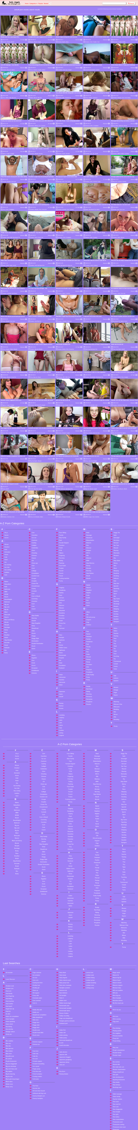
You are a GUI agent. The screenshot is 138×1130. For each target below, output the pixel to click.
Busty (67, 41)
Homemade (62, 665)
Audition (6, 582)
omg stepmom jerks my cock (91, 456)
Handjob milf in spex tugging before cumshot (40, 37)
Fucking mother (37, 1087)
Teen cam (116, 1117)
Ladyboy (61, 728)
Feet (114, 349)
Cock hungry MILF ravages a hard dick (38, 148)
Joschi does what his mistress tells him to (95, 260)
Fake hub (35, 1064)
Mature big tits (117, 988)
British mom (9, 1094)
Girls (91, 153)
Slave (115, 578)
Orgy (87, 632)
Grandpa (61, 626)
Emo (33, 671)
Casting (40, 488)
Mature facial (116, 990)
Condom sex (35, 586)
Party (87, 659)
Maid (87, 543)
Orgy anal (116, 1032)
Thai (115, 651)
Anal (13, 293)
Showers (116, 566)
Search (132, 3)
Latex (60, 730)
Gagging (61, 598)
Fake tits (35, 1066)
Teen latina (116, 1127)
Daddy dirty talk (37, 1020)
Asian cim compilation (12, 1027)
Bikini (114, 69)
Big (89, 349)
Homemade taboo (64, 1021)
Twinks (116, 677)
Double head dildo (38, 1043)
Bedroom (7, 612)
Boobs (4, 265)
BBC (63, 97)
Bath (10, 97)
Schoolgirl (116, 548)
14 (111, 9)
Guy (60, 636)
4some (6, 548)
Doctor (34, 644)
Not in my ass (117, 1020)
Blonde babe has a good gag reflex (10, 37)
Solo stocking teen (118, 1087)
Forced (61, 581)
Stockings (116, 614)
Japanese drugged (65, 1067)
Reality (88, 697)
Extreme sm (36, 1055)
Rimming (89, 704)
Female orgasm (37, 1071)
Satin (115, 545)
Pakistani (89, 647)
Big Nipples (34, 460)
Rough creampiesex (119, 1060)
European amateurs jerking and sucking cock (123, 93)
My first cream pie (118, 1013)
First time (62, 568)
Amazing (9, 293)
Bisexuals (115, 41)
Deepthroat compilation (39, 1025)
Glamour (61, 616)
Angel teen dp (10, 1019)
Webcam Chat (118, 714)
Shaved (116, 558)
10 (106, 9)
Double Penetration (37, 654)
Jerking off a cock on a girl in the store (94, 148)
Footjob (61, 578)
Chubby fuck (36, 995)
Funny (61, 591)
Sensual (116, 553)
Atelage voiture (10, 1042)
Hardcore (62, 650)
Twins (115, 679)
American (95, 97)
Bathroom (121, 125)
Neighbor (89, 600)
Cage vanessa (37, 983)
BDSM (114, 209)
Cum (98, 41)
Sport (115, 604)
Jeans (61, 704)
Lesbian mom (90, 995)
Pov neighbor (117, 1043)
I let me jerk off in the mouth (63, 512)
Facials (61, 545)
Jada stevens (63, 1062)
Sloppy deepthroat (118, 1082)
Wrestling (116, 730)
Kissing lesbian (63, 1084)
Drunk (33, 656)
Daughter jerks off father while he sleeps (94, 232)
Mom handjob (117, 1008)
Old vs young (117, 1029)
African (6, 555)
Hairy (60, 645)
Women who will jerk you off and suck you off (13, 316)
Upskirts (116, 691)
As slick (8, 1024)
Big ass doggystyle (11, 1074)
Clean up (35, 1000)
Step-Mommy (90, 573)
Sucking (116, 624)
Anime (6, 565)
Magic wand (116, 983)
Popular (40, 3)
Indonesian (62, 687)
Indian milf (62, 1043)
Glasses (61, 618)
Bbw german (9, 1059)
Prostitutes (89, 682)
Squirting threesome (119, 1090)
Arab (36, 265)
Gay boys (35, 1096)
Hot (60, 671)
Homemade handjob (65, 1018)
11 (107, 9)
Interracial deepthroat (65, 1050)
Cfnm (63, 181)
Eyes (14, 321)
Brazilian (6, 645)
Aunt (96, 405)
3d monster (9, 983)
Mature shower (117, 993)
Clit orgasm (36, 1003)
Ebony (33, 665)
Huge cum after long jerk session (9, 484)
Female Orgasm (64, 553)
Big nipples (9, 1082)
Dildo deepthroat (37, 1028)
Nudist (88, 608)
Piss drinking (116, 1038)
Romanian (89, 709)
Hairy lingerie (63, 988)
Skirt (115, 576)
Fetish (99, 181)
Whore (116, 725)
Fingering (62, 566)
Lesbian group (90, 990)
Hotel (60, 673)
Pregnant (89, 680)
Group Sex (44, 209)
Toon (115, 664)
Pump (88, 687)
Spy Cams (117, 609)
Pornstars (89, 675)
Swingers (116, 632)
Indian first (62, 1040)
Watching (116, 712)
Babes (7, 97)
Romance (89, 707)
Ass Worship (38, 433)
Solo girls (115, 1085)
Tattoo (115, 641)
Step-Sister (117, 571)
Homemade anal (64, 1016)
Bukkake (6, 658)
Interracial (62, 692)
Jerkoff (87, 69)
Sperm (116, 601)
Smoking (116, 586)
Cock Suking (127, 97)
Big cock (9, 69)
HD (70, 97)
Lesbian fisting (90, 988)
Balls (5, 597)
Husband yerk (63, 1034)
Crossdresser (36, 596)
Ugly (115, 686)
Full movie (36, 1089)
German (61, 608)
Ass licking (9, 1037)
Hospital (61, 668)
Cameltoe (60, 69)
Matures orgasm (118, 995)
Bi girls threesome (11, 1071)
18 (117, 9)
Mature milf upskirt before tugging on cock (67, 148)
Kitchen (61, 716)
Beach (36, 237)
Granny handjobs (38, 1109)
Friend (61, 586)
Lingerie (61, 746)
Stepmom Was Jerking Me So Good (65, 484)
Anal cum (8, 1001)
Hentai (61, 655)
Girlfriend (61, 610)
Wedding (116, 719)
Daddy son (36, 1022)
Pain (87, 642)
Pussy (88, 690)
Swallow (116, 627)
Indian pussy (63, 1048)
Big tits (31, 41)
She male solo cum (118, 1077)
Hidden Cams (63, 658)
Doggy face (36, 1033)
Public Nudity (90, 685)
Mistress (88, 568)
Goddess (96, 265)
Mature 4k (116, 985)
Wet (115, 722)
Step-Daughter (36, 633)
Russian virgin (117, 1065)
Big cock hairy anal (11, 1079)
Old (87, 625)
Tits (115, 659)
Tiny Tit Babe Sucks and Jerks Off (10, 344)
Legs (60, 738)
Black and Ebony (9, 630)
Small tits (116, 583)
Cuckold (67, 97)
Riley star (115, 1058)
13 (110, 9)
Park (87, 654)
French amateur (37, 1084)
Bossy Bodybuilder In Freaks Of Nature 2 (122, 499)
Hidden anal (62, 1011)
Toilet (115, 661)
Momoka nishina (118, 1011)
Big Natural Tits (92, 209)
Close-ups (65, 69)
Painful (88, 644)
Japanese (62, 702)
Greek (61, 631)
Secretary (116, 550)
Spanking (116, 599)
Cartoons (34, 550)
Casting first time (38, 993)
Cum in (35, 1013)
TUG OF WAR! (87, 121)
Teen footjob (116, 1122)
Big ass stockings (11, 1076)
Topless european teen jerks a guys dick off (122, 372)
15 (113, 9)
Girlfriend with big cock (39, 1103)
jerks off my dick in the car (63, 400)
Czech (125, 321)
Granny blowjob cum (39, 1106)
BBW (119, 153)
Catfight (34, 555)
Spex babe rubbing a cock (90, 176)
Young (115, 736)
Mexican (88, 558)
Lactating (61, 725)
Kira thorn (62, 1082)
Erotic (33, 673)
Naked (88, 595)
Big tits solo (9, 1087)
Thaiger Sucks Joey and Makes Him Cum (12, 232)
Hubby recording (64, 1026)
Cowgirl (69, 69)
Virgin (115, 703)
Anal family (9, 1004)
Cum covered (37, 1011)
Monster (88, 578)
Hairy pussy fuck (64, 993)
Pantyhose (89, 652)
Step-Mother (90, 583)
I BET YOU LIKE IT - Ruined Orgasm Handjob (68, 232)
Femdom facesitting (38, 1074)
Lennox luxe (89, 983)
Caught (39, 69)
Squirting (116, 611)
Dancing (34, 628)
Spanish (116, 596)
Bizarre (6, 627)
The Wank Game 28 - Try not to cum (120, 204)
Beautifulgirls (93, 377)
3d (89, 405)
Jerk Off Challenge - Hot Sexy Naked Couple (123, 37)
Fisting (61, 571)
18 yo (31, 69)
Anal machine (10, 1011)
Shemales (117, 563)
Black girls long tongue (12, 1089)
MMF (87, 571)
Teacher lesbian (117, 1109)
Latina (61, 735)
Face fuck (35, 1061)
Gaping (61, 603)
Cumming (126, 153)
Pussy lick (116, 1049)
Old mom (115, 1027)
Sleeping (116, 581)
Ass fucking (7, 575)
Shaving (116, 561)
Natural (88, 598)
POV (87, 677)
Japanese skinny (64, 1072)
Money (88, 576)
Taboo (115, 638)
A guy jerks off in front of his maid (92, 316)
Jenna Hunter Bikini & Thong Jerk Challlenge (123, 65)
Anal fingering (10, 1006)
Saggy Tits (117, 543)
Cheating (64, 321)
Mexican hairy (117, 998)
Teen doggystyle (117, 1119)
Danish (34, 631)
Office (88, 622)
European (35, 678)
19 (119, 9)
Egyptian (34, 668)
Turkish (116, 674)
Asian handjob (10, 1029)
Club (33, 576)
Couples (95, 41)
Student (116, 622)
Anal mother (9, 1014)
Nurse (88, 613)
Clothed (43, 69)
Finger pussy (36, 1079)
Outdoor (98, 69)
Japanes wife (63, 1065)
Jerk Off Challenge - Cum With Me (10, 65)
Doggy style (36, 1035)
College (34, 581)
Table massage (117, 1104)
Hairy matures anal (65, 990)
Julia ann (62, 1075)
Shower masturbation (119, 1080)
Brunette (9, 125)
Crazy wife (36, 1006)
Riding (88, 702)
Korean (61, 719)
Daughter (95, 237)
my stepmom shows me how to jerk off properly (123, 288)
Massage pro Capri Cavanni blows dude (66, 176)
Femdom (88, 265)
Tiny (115, 654)
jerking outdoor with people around (93, 65)
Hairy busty (62, 985)
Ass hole (43, 433)
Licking (61, 743)
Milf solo (115, 1003)
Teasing (116, 646)
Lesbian (61, 740)
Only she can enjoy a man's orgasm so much (40, 344)
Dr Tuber (23, 39)
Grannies (61, 628)
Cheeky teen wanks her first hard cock (11, 121)
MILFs (88, 563)
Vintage (116, 700)
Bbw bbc (8, 1056)
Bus (5, 660)
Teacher (116, 644)
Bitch (91, 125)
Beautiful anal (10, 1066)
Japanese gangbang (65, 1070)
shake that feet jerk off (117, 344)
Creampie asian (37, 1008)
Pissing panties (117, 1041)
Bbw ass (8, 1054)
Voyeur (116, 705)
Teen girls (115, 1124)
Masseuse (89, 548)
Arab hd (8, 1021)
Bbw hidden (9, 1061)
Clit (33, 571)
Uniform (116, 688)
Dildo (31, 527)
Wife (115, 727)
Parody (88, 657)
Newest (46, 3)
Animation (92, 405)
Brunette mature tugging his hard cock (11, 400)
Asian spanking (10, 1032)
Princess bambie (118, 1046)
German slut (36, 1098)
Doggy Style (35, 649)
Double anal (36, 1040)
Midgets (88, 561)
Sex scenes (116, 1072)
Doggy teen (36, 1038)
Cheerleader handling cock (63, 344)
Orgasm (88, 630)
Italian (61, 695)
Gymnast (61, 638)
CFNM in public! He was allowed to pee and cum (123, 491)
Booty (6, 640)
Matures (88, 553)
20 (120, 9)
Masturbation (92, 69)
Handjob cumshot (64, 998)
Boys (7, 433)
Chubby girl (36, 998)
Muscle (88, 589)
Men (87, 555)
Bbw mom (9, 1064)
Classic (34, 568)
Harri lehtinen (63, 1003)
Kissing (61, 713)
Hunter (117, 69)
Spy (115, 606)
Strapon (116, 616)
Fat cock (35, 1069)
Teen (115, 649)
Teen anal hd (116, 1114)
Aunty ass (9, 1044)
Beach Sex (40, 237)
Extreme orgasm (37, 1052)
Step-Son (116, 594)
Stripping (116, 619)
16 (114, 9)
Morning (88, 581)
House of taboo (63, 1023)
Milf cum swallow (118, 1000)
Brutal (39, 377)
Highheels (62, 660)
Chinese (34, 566)
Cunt (123, 209)
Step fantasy (116, 1095)
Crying (34, 599)
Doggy (34, 646)
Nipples (88, 603)
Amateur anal (10, 996)
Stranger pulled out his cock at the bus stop (122, 176)
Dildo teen (36, 1030)
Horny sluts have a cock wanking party (38, 204)
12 (108, 9)
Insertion (61, 690)
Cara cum (35, 990)
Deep (33, 636)
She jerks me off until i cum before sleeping (67, 288)
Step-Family (62, 548)
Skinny (116, 573)
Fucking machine (64, 589)
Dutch (33, 659)
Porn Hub (51, 39)
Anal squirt (9, 1016)
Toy (115, 669)
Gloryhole (62, 621)
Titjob (115, 656)
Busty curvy (9, 1097)
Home (27, 3)
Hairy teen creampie (65, 995)
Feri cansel (36, 1076)
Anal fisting (9, 1009)
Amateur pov (9, 999)
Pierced (88, 667)
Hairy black (62, 983)
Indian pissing (63, 1045)
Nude (87, 605)
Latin (60, 733)
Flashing (87, 153)
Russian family (117, 1063)
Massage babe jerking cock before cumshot (123, 121)
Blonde (8, 41)
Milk (87, 566)
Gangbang (62, 600)
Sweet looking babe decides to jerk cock (66, 204)
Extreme (34, 683)
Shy (115, 568)
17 (116, 9)
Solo (115, 591)
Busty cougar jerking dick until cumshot (66, 37)
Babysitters (7, 594)
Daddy (123, 41)
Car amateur (36, 985)
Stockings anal (117, 1097)
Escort (33, 676)
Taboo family (116, 1107)
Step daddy (116, 1092)
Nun (87, 610)
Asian (8, 237)
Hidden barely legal (65, 1013)
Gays (60, 605)
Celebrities (35, 558)
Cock (91, 41)
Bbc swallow (9, 1051)
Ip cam (61, 1053)
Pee (87, 662)
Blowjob (12, 41)
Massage (89, 545)
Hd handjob (62, 1006)
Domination (123, 504)
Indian (11, 265)
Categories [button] (32, 3)
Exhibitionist (35, 681)
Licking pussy (90, 998)
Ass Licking (7, 580)
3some (31, 488)
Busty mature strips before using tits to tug (12, 148)
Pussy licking (116, 1051)
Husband (61, 678)
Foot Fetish (118, 349)
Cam (33, 543)
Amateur (5, 41)
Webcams (117, 717)
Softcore (116, 589)
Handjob (12, 153)
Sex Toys (116, 555)
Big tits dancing (10, 1084)
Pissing (88, 670)
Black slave (9, 1092)
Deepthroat (35, 638)
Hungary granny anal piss (67, 1031)
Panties (88, 649)
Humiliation (62, 676)
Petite (88, 664)
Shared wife (116, 1075)
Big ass (35, 97)
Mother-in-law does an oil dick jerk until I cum (68, 260)
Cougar (39, 41)
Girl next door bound (39, 1101)
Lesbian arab (90, 985)
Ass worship (9, 1039)
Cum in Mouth (36, 606)
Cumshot (16, 125)
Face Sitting (62, 543)
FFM (60, 561)
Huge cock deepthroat (65, 1028)
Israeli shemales (64, 1055)
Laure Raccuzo (10, 989)
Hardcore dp (63, 1000)
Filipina (61, 563)
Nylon (88, 616)
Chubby (122, 153)
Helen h (61, 1008)
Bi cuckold (9, 1069)
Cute (33, 616)
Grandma (62, 623)
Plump (88, 672)
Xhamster (106, 39)
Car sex (62, 405)
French (61, 583)
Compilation (65, 125)
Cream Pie (13, 377)
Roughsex (89, 712)
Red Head (89, 699)
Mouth (88, 586)
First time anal (37, 1082)
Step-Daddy (35, 626)
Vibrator (116, 698)
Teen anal (116, 1112)
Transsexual (117, 671)
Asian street (9, 1034)
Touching (116, 666)
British (7, 265)
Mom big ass (116, 1006)
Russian (88, 714)
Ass (114, 125)
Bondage (7, 637)
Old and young (90, 627)
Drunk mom (36, 1045)
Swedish (116, 629)
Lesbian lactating (91, 993)
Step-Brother (8, 650)
